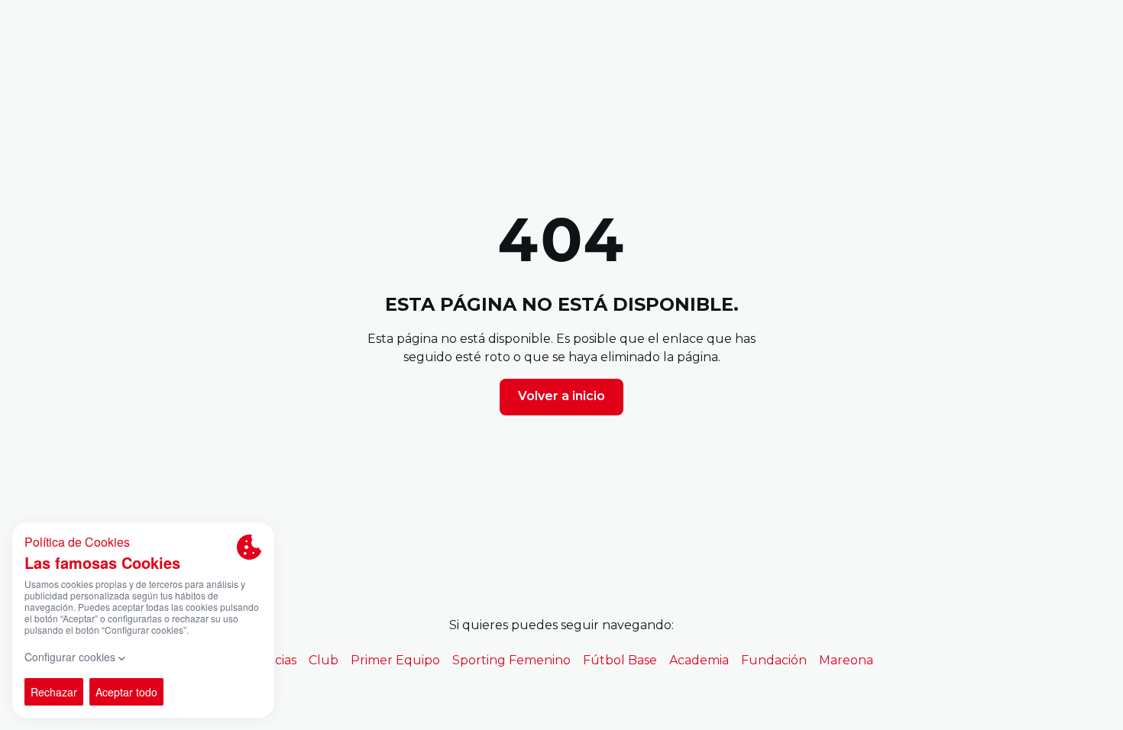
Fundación (774, 660)
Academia (699, 660)
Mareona (846, 660)
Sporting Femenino (511, 660)
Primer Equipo (395, 660)
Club (323, 660)
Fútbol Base (620, 660)
